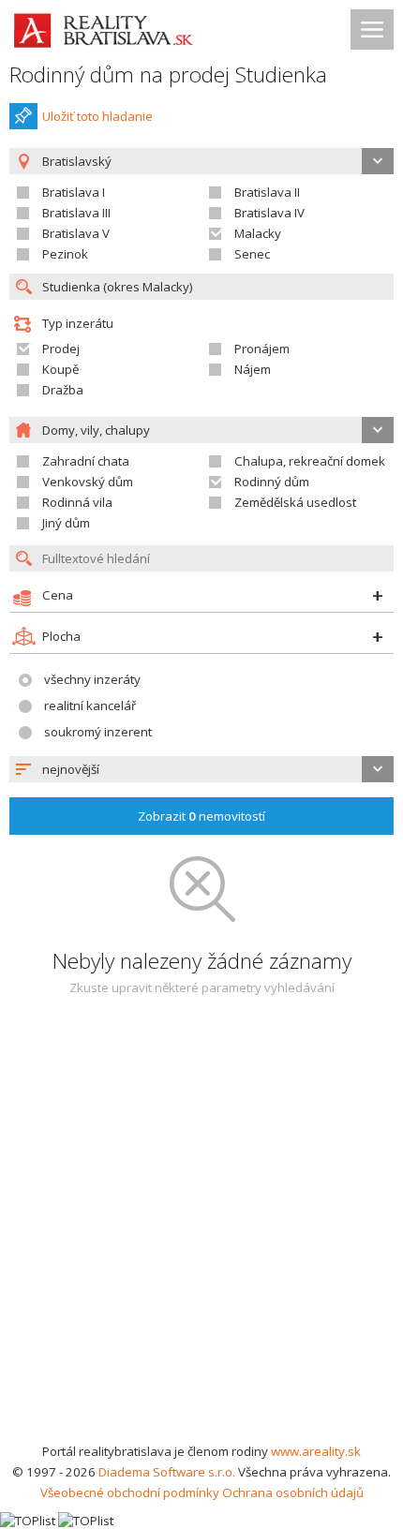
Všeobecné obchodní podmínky (129, 1492)
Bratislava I (73, 192)
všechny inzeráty (92, 679)
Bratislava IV (269, 212)
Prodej (61, 348)
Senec (252, 253)
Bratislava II (267, 192)
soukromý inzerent (98, 731)
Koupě (60, 369)
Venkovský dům (87, 481)
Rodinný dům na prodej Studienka (168, 74)
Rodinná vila (77, 502)
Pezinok (65, 253)
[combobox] (201, 769)
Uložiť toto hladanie (97, 116)
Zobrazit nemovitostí (201, 816)
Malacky (257, 233)
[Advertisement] (201, 1230)
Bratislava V (76, 233)
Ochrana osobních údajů (293, 1492)
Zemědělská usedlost (295, 502)
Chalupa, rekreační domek (309, 461)
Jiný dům (66, 522)
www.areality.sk (316, 1451)
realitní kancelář (90, 705)
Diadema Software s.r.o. (166, 1471)
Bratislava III (76, 212)
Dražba (62, 389)
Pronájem (262, 348)
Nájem (252, 369)
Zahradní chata (85, 461)
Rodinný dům (271, 481)
